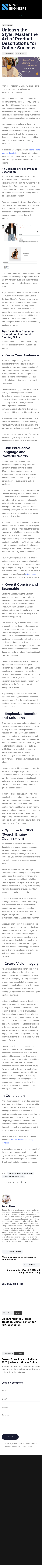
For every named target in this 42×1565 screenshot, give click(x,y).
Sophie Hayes (8, 53)
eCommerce (30, 574)
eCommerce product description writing (21, 1173)
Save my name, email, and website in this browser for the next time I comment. (21, 1445)
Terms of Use (21, 1519)
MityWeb (26, 1541)
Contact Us (21, 1526)
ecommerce (7, 25)
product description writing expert (13, 1176)
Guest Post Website (21, 1523)
